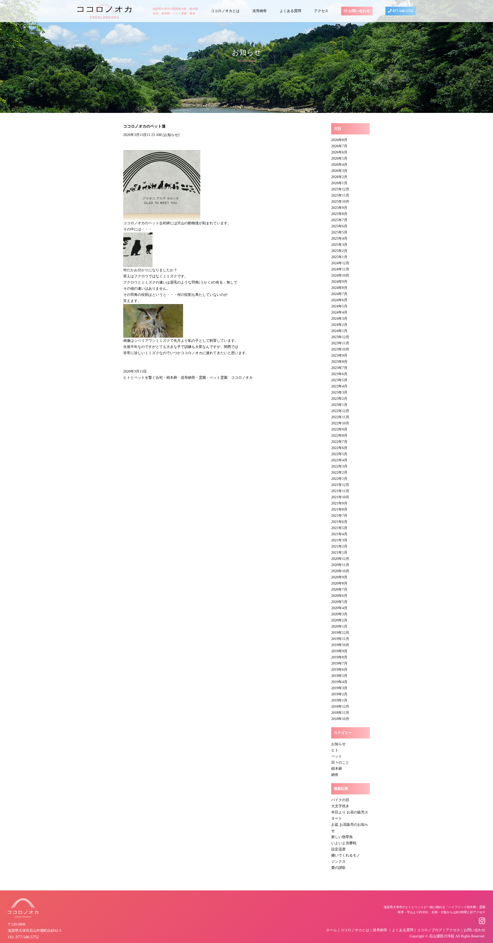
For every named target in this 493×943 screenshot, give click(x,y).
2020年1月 (339, 626)
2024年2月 (339, 325)
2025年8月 (339, 214)
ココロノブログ (429, 930)
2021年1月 (339, 553)
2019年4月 (339, 682)
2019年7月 (339, 663)
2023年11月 (340, 343)
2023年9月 (339, 355)
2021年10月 (340, 497)
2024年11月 (340, 269)
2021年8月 (339, 509)
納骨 (334, 775)
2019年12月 (340, 633)
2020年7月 (339, 589)
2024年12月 (340, 263)
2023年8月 (339, 362)
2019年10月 (340, 645)
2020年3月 (339, 614)
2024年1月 (339, 331)
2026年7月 (339, 146)
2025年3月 (339, 245)
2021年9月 (339, 503)
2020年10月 (340, 571)
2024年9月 (339, 282)
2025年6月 (339, 226)
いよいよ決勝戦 (343, 843)
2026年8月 (339, 140)
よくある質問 (290, 11)
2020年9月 (339, 577)
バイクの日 (340, 800)
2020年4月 (339, 608)
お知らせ (171, 135)
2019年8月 (339, 657)
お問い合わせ (358, 11)
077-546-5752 (402, 11)
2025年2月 (339, 251)
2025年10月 (340, 201)
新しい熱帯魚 (342, 837)
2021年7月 (339, 516)
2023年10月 (340, 349)
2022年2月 (339, 472)
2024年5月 (339, 306)
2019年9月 (339, 651)
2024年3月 (339, 318)
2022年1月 (339, 479)
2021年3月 (339, 540)
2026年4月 (339, 165)
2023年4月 (339, 386)
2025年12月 (340, 189)
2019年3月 (339, 688)
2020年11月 (340, 565)
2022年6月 (339, 448)
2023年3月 (339, 392)
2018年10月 (340, 719)
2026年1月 (339, 183)
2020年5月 (339, 602)
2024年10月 (340, 275)
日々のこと (340, 762)
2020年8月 (339, 583)
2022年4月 (339, 460)
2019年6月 (339, 670)
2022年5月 (339, 454)
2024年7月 (339, 294)
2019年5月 (339, 676)
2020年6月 (339, 596)
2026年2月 (339, 177)
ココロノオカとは (225, 11)
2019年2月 (339, 694)
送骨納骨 (259, 11)
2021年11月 (340, 491)
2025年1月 (339, 257)
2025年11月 (340, 195)
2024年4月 (339, 312)
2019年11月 (340, 639)
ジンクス (338, 861)
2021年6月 (339, 522)
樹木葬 (336, 769)
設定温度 (338, 849)
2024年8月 (339, 288)
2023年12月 (340, 337)
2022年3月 (339, 466)
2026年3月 (339, 171)
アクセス (321, 11)
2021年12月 (340, 485)
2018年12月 (340, 706)
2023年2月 (339, 399)
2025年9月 (339, 208)
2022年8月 (339, 436)
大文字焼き (340, 806)
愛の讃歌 (338, 868)
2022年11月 (340, 417)
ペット (336, 756)
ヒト (334, 750)
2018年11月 (340, 713)
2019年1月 (339, 700)
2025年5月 (339, 232)
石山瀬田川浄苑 (441, 936)
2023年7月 (339, 368)
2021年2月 (339, 546)
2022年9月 (339, 429)
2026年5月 (339, 158)
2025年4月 (339, 238)
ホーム (331, 930)
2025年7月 (339, 220)
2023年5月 (339, 380)
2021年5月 (339, 528)
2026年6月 (339, 152)
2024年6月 (339, 300)
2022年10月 (340, 423)
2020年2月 (339, 620)
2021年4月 (339, 534)
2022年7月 (339, 442)
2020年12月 (340, 559)
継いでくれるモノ (345, 855)
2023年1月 (339, 405)
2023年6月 (339, 374)
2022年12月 (340, 411)
